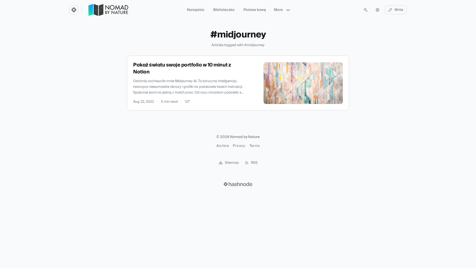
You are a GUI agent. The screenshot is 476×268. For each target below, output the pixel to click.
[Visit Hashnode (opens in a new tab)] (238, 184)
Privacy (239, 146)
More (278, 10)
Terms (254, 146)
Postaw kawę (254, 10)
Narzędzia (195, 10)
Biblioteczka (224, 10)
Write (398, 10)
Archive (222, 146)
